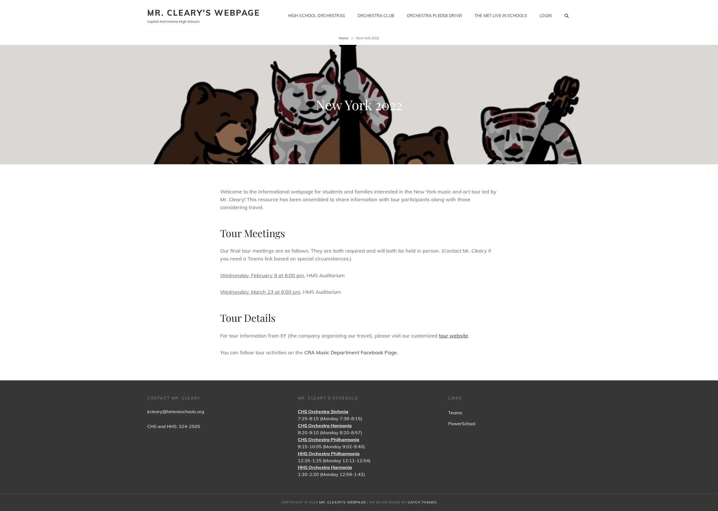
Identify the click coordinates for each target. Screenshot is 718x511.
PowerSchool (461, 423)
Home (343, 38)
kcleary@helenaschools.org (175, 411)
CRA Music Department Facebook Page (350, 352)
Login (546, 15)
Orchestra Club (376, 15)
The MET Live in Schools (501, 15)
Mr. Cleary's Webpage (203, 13)
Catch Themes (422, 502)
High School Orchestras (316, 15)
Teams (455, 412)
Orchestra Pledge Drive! (434, 15)
